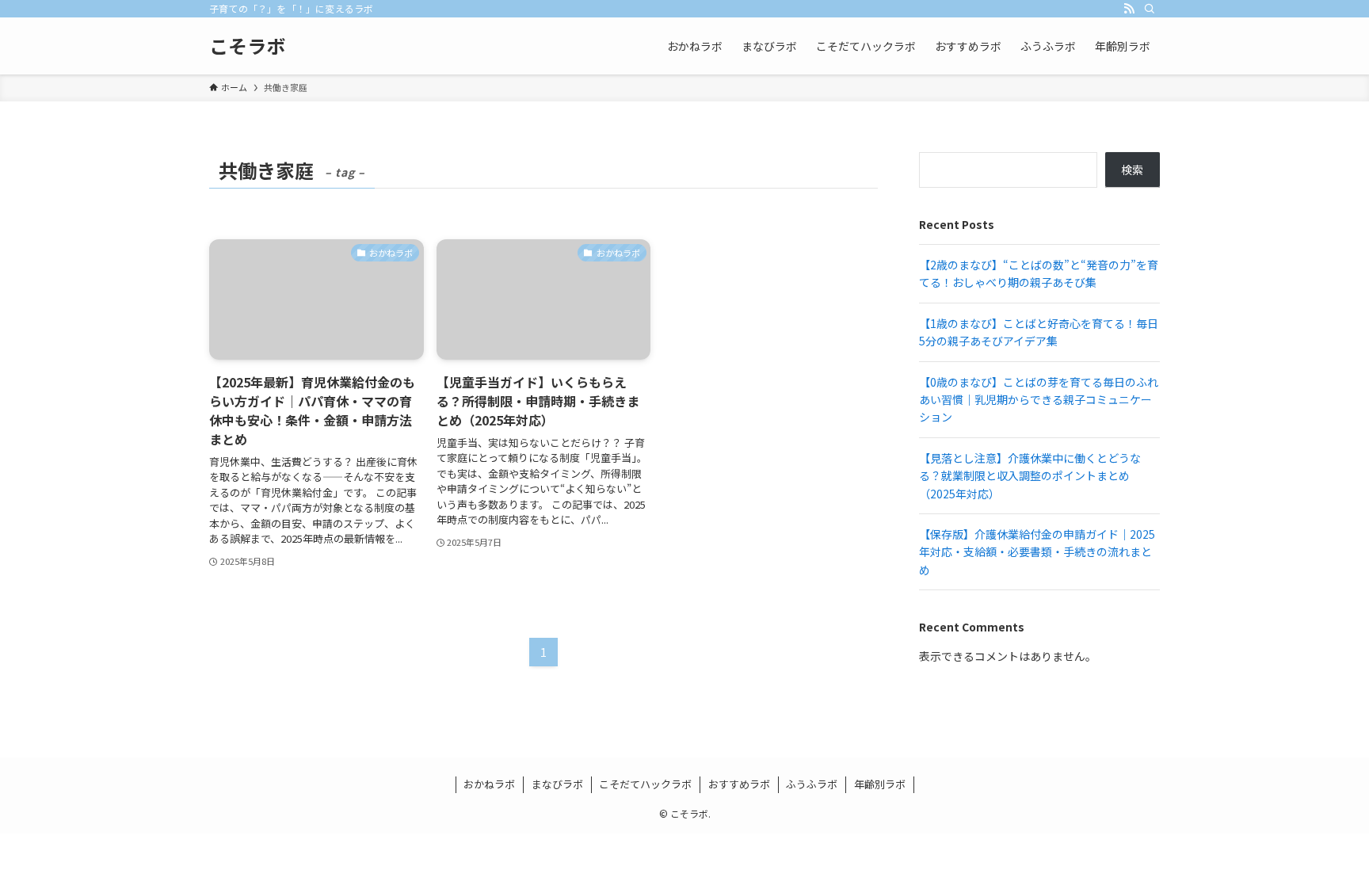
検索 (1132, 169)
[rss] (1129, 8)
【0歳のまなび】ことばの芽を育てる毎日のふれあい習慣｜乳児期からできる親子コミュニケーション (1038, 399)
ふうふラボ (811, 784)
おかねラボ (489, 784)
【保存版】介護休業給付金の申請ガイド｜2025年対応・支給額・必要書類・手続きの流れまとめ (1037, 552)
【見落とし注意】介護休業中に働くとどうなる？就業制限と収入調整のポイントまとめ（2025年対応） (1030, 476)
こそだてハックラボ (645, 784)
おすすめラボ (739, 784)
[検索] (1149, 8)
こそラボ (247, 45)
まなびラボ (557, 784)
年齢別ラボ (880, 784)
